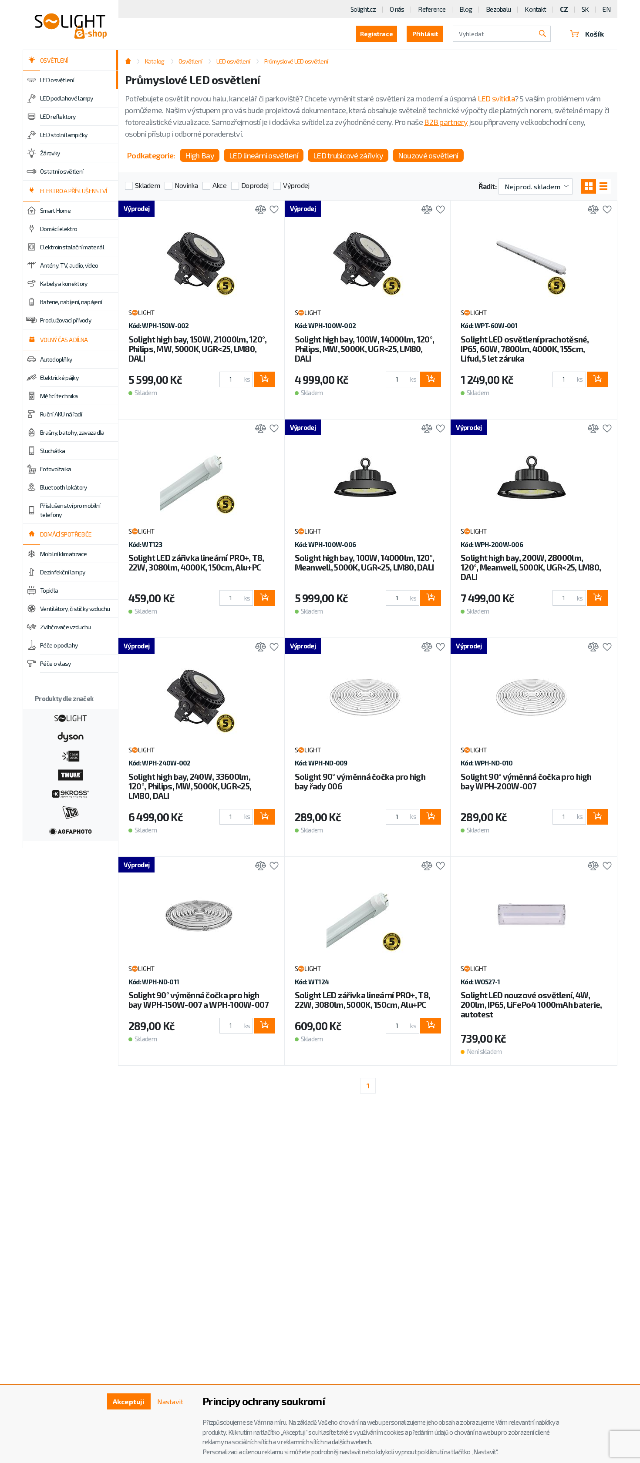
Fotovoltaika (55, 469)
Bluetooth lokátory (63, 487)
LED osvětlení (57, 80)
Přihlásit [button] (425, 33)
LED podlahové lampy (66, 98)
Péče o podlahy (58, 645)
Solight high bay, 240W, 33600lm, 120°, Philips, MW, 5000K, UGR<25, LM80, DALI (189, 786)
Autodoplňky (56, 359)
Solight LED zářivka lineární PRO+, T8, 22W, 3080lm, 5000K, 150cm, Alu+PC (363, 1000)
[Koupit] (264, 379)
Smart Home (55, 210)
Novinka (186, 185)
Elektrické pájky (59, 377)
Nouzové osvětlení (428, 155)
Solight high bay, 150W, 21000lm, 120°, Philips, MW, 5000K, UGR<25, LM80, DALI (197, 348)
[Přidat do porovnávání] (258, 210)
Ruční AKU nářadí (61, 414)
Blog (465, 9)
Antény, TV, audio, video (69, 265)
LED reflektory (57, 116)
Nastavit (170, 1401)
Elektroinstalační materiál (72, 247)
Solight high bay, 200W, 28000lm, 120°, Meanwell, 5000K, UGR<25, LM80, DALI (531, 567)
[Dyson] (70, 736)
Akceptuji (129, 1401)
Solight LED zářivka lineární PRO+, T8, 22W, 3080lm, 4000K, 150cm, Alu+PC (196, 562)
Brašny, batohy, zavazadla (72, 432)
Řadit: (487, 186)
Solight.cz (363, 9)
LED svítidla (496, 98)
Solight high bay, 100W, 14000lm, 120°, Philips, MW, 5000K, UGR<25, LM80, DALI (365, 348)
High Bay (199, 155)
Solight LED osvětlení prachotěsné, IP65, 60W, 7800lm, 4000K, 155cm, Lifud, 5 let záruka (525, 348)
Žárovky (50, 153)
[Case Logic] (70, 755)
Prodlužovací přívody (65, 320)
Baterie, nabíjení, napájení (71, 301)
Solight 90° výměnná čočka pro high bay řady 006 (360, 781)
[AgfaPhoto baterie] (70, 831)
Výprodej (296, 185)
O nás (397, 9)
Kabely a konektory (63, 283)
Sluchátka (52, 450)
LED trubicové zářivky (348, 155)
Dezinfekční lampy (62, 572)
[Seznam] (603, 186)
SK (585, 9)
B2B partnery (446, 122)
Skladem (147, 185)
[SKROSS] (70, 793)
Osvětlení (190, 61)
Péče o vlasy (55, 663)
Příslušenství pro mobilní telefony (70, 510)
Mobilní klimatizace (63, 553)
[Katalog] (588, 186)
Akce (219, 185)
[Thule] (70, 774)
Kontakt (535, 9)
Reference (431, 9)
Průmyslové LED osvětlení (296, 61)
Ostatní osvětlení (61, 171)
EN (606, 9)
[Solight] (70, 717)
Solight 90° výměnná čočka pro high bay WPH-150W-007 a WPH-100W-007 (198, 1000)
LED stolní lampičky (64, 134)
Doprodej (254, 185)
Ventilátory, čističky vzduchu (75, 608)
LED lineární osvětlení (263, 155)
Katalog (154, 61)
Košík (594, 34)
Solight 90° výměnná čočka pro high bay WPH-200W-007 (526, 781)
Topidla (49, 590)
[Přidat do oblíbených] (272, 210)
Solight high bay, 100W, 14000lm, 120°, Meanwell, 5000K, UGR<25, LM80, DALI (365, 562)
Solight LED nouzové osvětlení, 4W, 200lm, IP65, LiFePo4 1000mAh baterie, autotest (531, 1004)
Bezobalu (498, 9)
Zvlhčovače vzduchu (65, 627)
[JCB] (70, 811)
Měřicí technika (59, 395)
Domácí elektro (58, 228)
